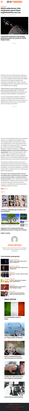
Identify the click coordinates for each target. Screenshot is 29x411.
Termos (22, 406)
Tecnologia (3, 6)
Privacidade (17, 406)
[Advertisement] (14, 59)
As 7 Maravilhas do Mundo (13, 338)
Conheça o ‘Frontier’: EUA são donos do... (19, 274)
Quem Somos (8, 406)
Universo (17, 266)
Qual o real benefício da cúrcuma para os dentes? (13, 357)
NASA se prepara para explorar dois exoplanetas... (19, 268)
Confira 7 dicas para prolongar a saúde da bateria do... (18, 281)
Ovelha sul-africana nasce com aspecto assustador (13, 377)
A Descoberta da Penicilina (13, 397)
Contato (13, 406)
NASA (5, 189)
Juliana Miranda (12, 14)
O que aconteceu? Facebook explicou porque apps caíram (17, 293)
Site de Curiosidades (16, 404)
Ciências (11, 259)
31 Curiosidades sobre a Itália (12, 318)
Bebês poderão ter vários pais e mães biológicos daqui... (18, 287)
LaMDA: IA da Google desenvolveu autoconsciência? (18, 261)
